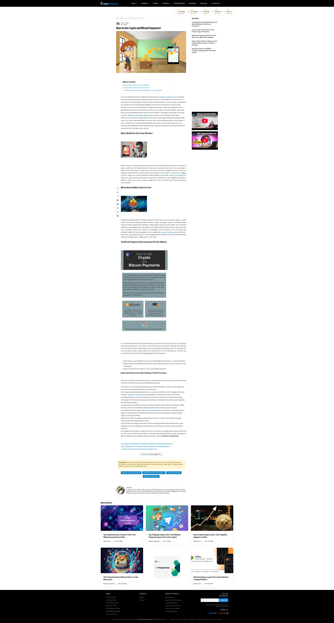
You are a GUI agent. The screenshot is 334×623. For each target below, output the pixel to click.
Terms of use (174, 619)
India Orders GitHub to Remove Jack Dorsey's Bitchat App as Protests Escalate (204, 43)
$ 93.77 (229, 12)
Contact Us (215, 3)
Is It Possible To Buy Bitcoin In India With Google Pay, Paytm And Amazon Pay (147, 444)
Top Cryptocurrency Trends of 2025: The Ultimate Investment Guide (119, 536)
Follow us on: (151, 454)
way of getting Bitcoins (141, 115)
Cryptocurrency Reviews (172, 606)
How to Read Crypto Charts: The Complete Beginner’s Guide (210, 536)
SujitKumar (107, 541)
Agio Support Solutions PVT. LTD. (147, 619)
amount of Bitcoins (167, 232)
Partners (141, 600)
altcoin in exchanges (176, 175)
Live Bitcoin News (111, 600)
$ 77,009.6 (181, 12)
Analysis (144, 3)
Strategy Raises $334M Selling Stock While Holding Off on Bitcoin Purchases (204, 24)
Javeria (125, 24)
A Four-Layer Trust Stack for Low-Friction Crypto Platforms (203, 31)
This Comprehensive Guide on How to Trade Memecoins (120, 578)
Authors (220, 619)
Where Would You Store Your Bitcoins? (137, 85)
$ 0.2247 (206, 12)
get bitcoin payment (151, 476)
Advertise (192, 3)
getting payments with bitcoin (154, 473)
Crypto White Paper (171, 603)
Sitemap (199, 619)
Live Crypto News (111, 597)
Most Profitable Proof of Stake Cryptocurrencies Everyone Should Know (145, 446)
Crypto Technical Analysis (173, 600)
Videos (141, 597)
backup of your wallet (149, 410)
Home (117, 18)
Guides (155, 3)
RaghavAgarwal (154, 541)
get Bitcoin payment (167, 97)
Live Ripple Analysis (171, 611)
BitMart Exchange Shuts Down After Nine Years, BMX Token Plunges (204, 36)
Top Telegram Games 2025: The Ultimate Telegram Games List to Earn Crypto (164, 536)
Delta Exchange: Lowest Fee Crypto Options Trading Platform (211, 578)
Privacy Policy (183, 619)
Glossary (203, 3)
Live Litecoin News (111, 614)
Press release (179, 3)
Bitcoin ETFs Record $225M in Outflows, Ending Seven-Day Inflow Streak (204, 50)
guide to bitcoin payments (131, 473)
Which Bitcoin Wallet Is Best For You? (136, 88)
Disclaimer (192, 619)
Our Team (213, 619)
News (134, 3)
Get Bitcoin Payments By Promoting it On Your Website (143, 90)
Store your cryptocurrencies (137, 395)
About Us (205, 619)
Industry (165, 3)
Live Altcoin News (111, 606)
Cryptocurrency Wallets (172, 608)
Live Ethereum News (112, 603)
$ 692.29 (218, 12)
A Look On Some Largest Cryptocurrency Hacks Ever (139, 449)
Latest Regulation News (113, 611)
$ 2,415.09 (194, 12)
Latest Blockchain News (113, 608)
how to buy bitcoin (174, 473)
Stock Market (169, 597)
